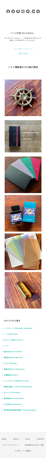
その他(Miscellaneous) (13, 404)
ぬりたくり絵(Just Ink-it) (13, 340)
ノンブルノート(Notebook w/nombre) (18, 328)
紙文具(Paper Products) (13, 352)
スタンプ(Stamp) (10, 363)
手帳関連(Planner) (11, 375)
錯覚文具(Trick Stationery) (14, 369)
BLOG (27, 439)
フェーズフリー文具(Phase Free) (16, 381)
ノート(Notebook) (11, 334)
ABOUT (16, 439)
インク (6, 346)
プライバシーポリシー (10, 445)
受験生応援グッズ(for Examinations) (18, 387)
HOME (4, 439)
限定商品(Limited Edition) (14, 398)
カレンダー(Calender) (12, 392)
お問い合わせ (23, 53)
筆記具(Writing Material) (13, 357)
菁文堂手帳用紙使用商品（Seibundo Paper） (20, 410)
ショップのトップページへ (23, 49)
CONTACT (40, 439)
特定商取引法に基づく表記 (34, 445)
